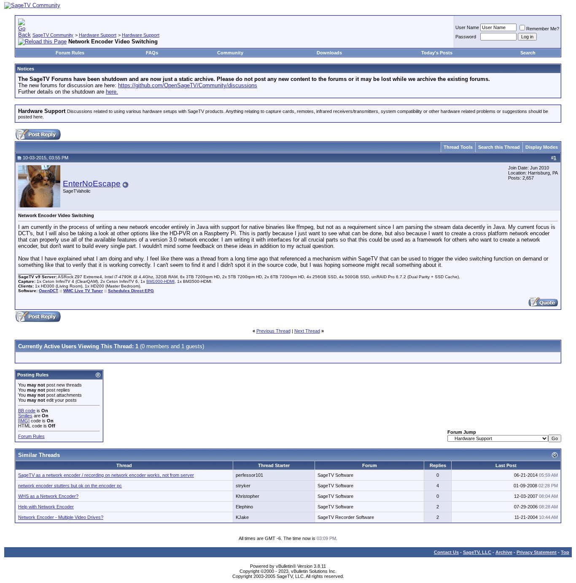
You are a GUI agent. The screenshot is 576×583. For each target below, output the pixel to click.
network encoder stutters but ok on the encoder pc (70, 485)
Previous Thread (273, 330)
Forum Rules (70, 52)
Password (465, 36)
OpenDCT (48, 290)
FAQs (152, 52)
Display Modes (541, 147)
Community (230, 52)
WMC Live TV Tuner (83, 290)
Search (528, 52)
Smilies (25, 415)
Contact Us (446, 552)
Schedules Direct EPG (131, 290)
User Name (467, 27)
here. (112, 92)
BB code (26, 410)
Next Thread (307, 330)
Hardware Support (97, 35)
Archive (503, 552)
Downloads (329, 52)
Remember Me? (542, 28)
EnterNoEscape (92, 183)
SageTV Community (52, 35)
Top (565, 552)
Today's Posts (436, 52)
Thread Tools (458, 147)
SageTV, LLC (477, 552)
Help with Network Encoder (46, 506)
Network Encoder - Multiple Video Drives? (60, 517)
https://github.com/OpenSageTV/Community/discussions (187, 85)
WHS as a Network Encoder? (48, 496)
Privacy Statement (537, 552)
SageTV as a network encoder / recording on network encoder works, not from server (106, 475)
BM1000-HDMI (160, 281)
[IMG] (24, 420)
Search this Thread (499, 147)
